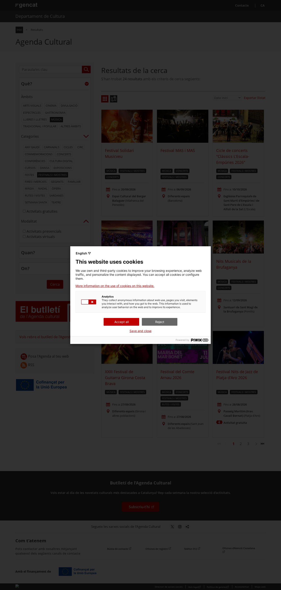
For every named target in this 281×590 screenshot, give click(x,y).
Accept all (121, 322)
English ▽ (83, 253)
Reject (159, 322)
